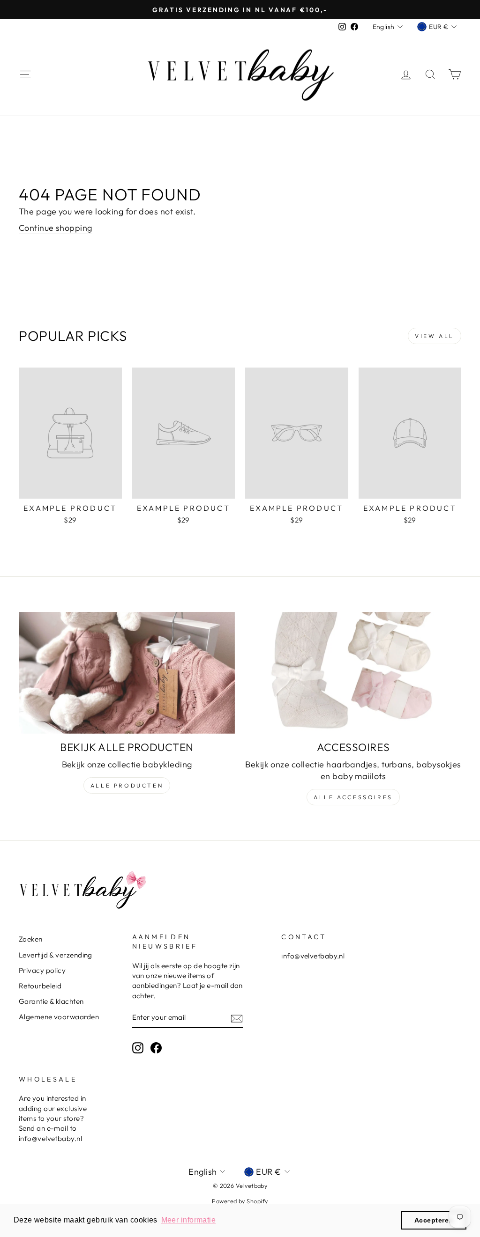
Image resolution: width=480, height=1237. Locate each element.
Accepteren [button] (433, 1220)
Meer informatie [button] (188, 1220)
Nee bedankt (240, 655)
